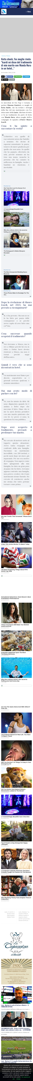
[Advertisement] (16, 35)
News (8, 56)
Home (3, 56)
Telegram (27, 76)
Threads (5, 79)
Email (12, 79)
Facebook (9, 76)
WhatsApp (18, 76)
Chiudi (18, 1079)
